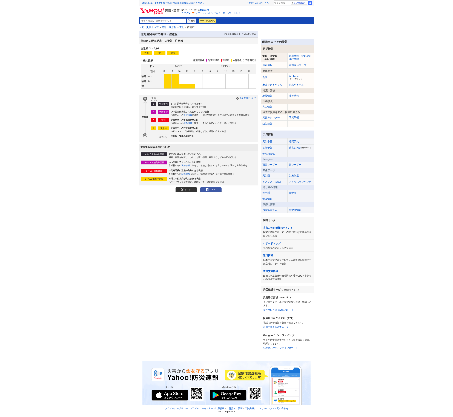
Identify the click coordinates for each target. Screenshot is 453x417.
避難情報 (188, 115)
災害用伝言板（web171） (276, 310)
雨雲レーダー (269, 164)
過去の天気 (300, 147)
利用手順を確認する (273, 327)
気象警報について (247, 98)
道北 (181, 27)
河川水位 (297, 77)
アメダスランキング (300, 181)
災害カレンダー (271, 117)
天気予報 (267, 141)
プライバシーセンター (201, 408)
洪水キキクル (296, 84)
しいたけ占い (300, 2)
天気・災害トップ (149, 27)
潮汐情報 (267, 198)
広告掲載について (254, 408)
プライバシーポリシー (176, 408)
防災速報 (267, 123)
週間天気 (294, 141)
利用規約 (219, 408)
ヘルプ (268, 2)
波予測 (266, 192)
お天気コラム (269, 209)
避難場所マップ (297, 65)
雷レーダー (295, 164)
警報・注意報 (169, 27)
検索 (310, 3)
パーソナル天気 (207, 20)
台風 (264, 77)
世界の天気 (268, 153)
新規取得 (204, 9)
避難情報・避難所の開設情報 (300, 57)
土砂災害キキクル (272, 84)
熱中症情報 (295, 209)
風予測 (292, 192)
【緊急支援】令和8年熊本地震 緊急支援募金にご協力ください (173, 2)
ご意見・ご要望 (234, 408)
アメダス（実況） (272, 181)
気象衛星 (294, 175)
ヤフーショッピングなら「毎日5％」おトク (217, 13)
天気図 (266, 175)
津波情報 (294, 95)
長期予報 (267, 147)
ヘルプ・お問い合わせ (276, 408)
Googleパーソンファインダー (278, 347)
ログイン (186, 13)
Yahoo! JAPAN (254, 2)
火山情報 (267, 106)
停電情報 (267, 65)
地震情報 (267, 95)
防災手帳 (294, 117)
